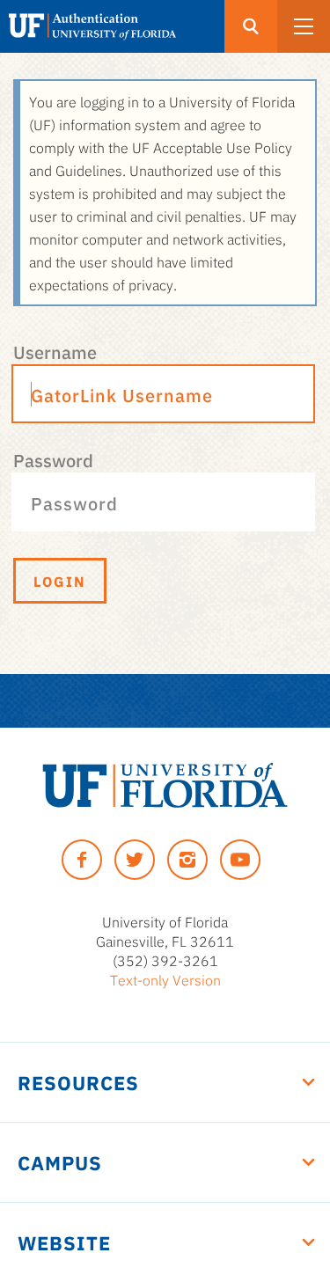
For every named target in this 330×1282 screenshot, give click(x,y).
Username (55, 351)
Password (53, 459)
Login (59, 580)
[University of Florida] (165, 785)
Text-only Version (165, 979)
